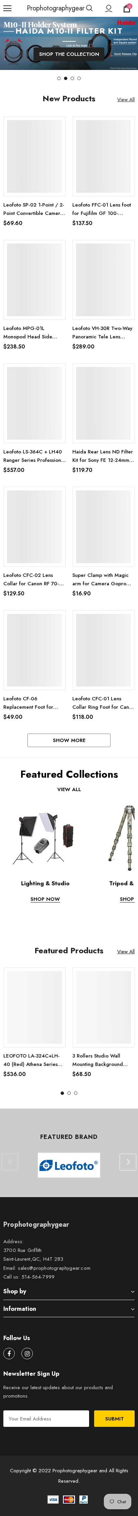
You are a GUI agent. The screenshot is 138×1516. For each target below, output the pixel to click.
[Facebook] (9, 1353)
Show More (69, 740)
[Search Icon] (89, 8)
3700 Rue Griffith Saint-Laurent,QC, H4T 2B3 (33, 1255)
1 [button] (59, 78)
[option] (69, 43)
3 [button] (72, 78)
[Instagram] (27, 1353)
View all (69, 789)
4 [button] (79, 78)
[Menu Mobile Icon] (7, 8)
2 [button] (65, 78)
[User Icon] (109, 8)
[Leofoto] (69, 1165)
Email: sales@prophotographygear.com (46, 1268)
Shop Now (45, 899)
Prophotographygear (35, 8)
